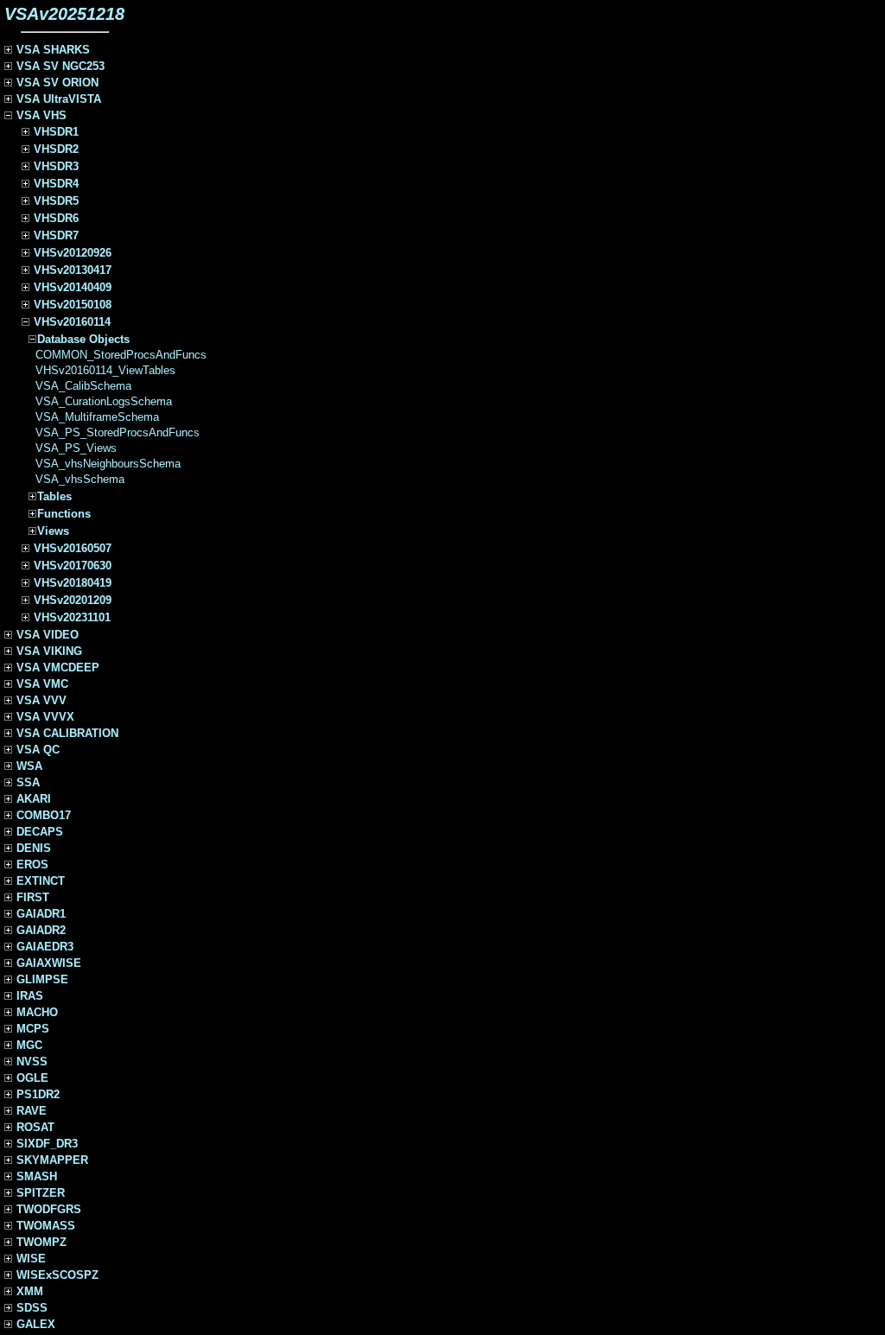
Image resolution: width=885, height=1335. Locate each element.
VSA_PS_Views (76, 448)
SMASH (35, 1176)
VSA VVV (40, 700)
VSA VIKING (47, 651)
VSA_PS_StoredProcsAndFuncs (117, 432)
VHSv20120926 (70, 252)
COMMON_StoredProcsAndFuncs (121, 354)
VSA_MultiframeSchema (97, 416)
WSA (27, 766)
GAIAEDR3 (43, 946)
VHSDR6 (54, 218)
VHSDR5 (54, 200)
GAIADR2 (39, 930)
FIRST (31, 897)
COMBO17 (42, 815)
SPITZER (39, 1192)
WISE (29, 1258)
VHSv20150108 (70, 304)
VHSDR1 (54, 131)
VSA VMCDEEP (56, 667)
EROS (30, 864)
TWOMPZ (40, 1242)
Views (53, 530)
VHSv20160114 (70, 321)
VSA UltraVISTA (57, 98)
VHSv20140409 (70, 287)
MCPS (31, 1028)
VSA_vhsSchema (79, 479)
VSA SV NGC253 (59, 66)
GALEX (34, 1324)
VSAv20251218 (64, 13)
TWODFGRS (47, 1209)
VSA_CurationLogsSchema (103, 401)
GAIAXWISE (47, 963)
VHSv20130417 (70, 270)
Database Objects (83, 339)
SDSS (30, 1307)
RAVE (30, 1110)
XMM (28, 1291)
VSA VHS (40, 115)
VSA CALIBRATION (65, 733)
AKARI (32, 798)
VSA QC (36, 749)
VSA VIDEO (46, 634)
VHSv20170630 (70, 565)
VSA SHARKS (51, 49)
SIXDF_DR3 (45, 1143)
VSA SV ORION (56, 82)
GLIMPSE (40, 979)
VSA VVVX (43, 716)
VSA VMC (40, 683)
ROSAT (33, 1127)
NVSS (30, 1061)
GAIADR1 (39, 913)
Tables (54, 496)
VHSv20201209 (70, 600)
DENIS (32, 848)
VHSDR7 (54, 235)
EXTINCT (39, 880)
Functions (64, 513)
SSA (26, 782)
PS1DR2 (36, 1094)
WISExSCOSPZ (56, 1274)
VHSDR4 (54, 183)
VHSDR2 (54, 149)
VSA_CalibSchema (83, 385)
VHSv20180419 (70, 582)
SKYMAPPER (50, 1160)
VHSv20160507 (70, 548)
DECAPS (38, 831)
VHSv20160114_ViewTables (105, 370)
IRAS (28, 995)
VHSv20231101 (70, 617)
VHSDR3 (54, 166)
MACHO (35, 1012)
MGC (27, 1045)
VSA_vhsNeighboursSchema (108, 463)
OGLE (30, 1077)
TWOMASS (44, 1225)
